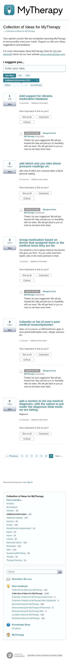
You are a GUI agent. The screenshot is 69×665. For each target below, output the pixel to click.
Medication (11, 546)
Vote (10, 104)
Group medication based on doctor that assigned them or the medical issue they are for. (41, 242)
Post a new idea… (14, 500)
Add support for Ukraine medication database (35, 97)
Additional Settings (14, 518)
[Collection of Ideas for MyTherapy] (34, 10)
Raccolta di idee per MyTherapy (26, 618)
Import (9, 535)
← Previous (12, 456)
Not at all (28, 117)
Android (7, 54)
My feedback (36, 85)
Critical (28, 122)
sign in (30, 482)
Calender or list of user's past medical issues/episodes (39, 323)
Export (9, 532)
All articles (16, 628)
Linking (9, 539)
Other (8, 550)
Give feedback (20, 586)
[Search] (60, 572)
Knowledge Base (21, 624)
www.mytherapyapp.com (52, 54)
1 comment (23, 261)
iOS (55, 51)
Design (9, 525)
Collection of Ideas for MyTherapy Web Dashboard (34, 600)
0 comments (24, 103)
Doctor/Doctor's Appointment (18, 528)
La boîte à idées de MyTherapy (25, 615)
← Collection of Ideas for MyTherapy (19, 31)
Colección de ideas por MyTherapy (27, 590)
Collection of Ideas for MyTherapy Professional (32, 597)
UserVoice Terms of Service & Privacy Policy (44, 655)
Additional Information (39, 103)
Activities (10, 511)
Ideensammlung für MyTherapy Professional (31, 608)
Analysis (10, 521)
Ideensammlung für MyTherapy (25, 604)
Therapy (10, 557)
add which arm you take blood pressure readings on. (40, 165)
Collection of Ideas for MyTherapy (27, 593)
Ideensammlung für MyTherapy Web (28, 611)
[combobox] (32, 572)
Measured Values (14, 542)
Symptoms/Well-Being (16, 553)
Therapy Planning (14, 560)
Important (45, 117)
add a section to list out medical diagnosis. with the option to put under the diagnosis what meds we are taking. (41, 405)
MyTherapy (18, 634)
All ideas (10, 503)
